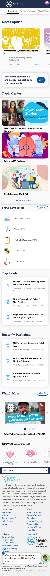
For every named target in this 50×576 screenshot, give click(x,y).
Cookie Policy (8, 543)
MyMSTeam (18, 4)
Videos (5, 515)
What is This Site (34, 512)
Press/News (32, 530)
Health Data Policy (10, 546)
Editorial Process (34, 521)
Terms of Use (8, 537)
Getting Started (34, 515)
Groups (31, 11)
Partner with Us (34, 527)
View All (42, 208)
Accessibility (32, 524)
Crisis (4, 524)
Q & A (22, 11)
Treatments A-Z (9, 518)
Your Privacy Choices (9, 550)
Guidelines (31, 518)
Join (47, 6)
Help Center (7, 521)
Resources (12, 11)
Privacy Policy (8, 540)
